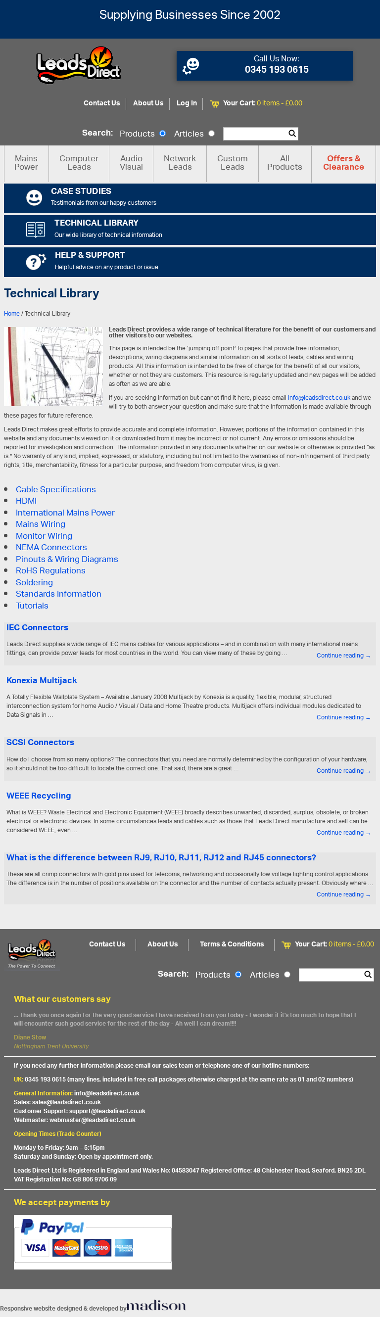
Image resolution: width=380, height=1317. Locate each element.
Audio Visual (131, 163)
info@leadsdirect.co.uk (319, 398)
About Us (148, 103)
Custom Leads (232, 163)
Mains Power (26, 163)
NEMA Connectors (51, 548)
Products (138, 134)
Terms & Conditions (232, 944)
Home (12, 314)
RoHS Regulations (51, 571)
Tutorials (32, 606)
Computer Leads (78, 163)
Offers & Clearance (343, 164)
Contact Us (102, 103)
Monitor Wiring (44, 537)
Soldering (34, 583)
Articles (190, 134)
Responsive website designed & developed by (63, 1309)
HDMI (26, 502)
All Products (284, 163)
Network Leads (180, 163)
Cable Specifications (56, 490)
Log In (187, 103)
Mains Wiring (40, 525)
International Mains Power (65, 513)
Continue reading (344, 655)
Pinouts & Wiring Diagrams (67, 560)
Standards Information (58, 595)
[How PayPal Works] (190, 1242)
